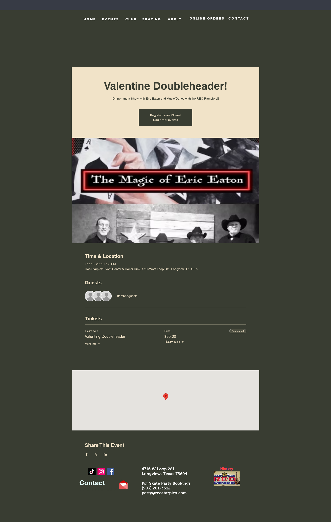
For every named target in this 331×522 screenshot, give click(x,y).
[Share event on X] (96, 454)
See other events (165, 119)
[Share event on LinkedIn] (105, 454)
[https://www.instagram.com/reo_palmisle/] (101, 471)
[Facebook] (110, 471)
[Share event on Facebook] (86, 454)
